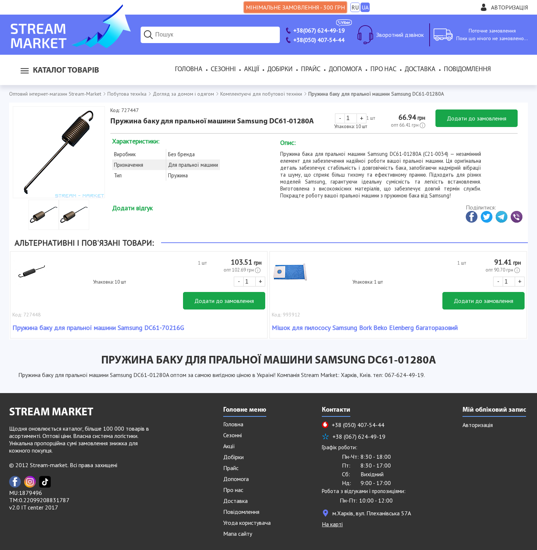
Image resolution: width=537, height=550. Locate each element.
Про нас (383, 69)
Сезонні (223, 69)
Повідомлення (467, 69)
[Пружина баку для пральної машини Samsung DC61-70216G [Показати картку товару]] (30, 275)
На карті (332, 524)
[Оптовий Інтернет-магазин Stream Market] (70, 46)
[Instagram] (30, 482)
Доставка (420, 69)
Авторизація (509, 7)
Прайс (310, 69)
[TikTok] (45, 482)
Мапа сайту (237, 533)
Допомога (345, 69)
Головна (188, 69)
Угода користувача (247, 522)
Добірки (280, 69)
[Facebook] (15, 482)
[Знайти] (148, 35)
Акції (251, 69)
